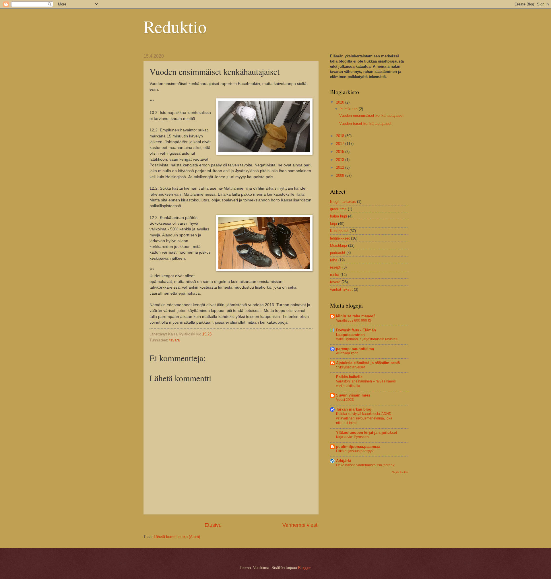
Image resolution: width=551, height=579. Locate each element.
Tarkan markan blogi (354, 409)
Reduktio (175, 26)
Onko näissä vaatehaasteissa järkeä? (365, 465)
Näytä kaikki (400, 472)
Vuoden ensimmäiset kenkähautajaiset (371, 115)
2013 (340, 160)
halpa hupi (338, 216)
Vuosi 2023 (345, 400)
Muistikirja (338, 245)
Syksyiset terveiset (350, 367)
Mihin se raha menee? (355, 316)
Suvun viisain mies (353, 395)
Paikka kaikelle (349, 377)
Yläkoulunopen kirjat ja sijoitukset (366, 432)
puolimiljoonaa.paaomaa (358, 446)
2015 (340, 151)
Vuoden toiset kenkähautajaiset (365, 123)
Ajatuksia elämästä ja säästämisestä (368, 363)
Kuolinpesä (339, 231)
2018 (340, 136)
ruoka (334, 275)
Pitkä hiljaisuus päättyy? (355, 451)
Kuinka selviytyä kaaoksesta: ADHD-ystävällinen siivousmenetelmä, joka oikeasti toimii (364, 418)
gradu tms (338, 209)
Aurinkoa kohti (347, 353)
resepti (335, 267)
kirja (333, 224)
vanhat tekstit (341, 289)
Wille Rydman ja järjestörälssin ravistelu (367, 339)
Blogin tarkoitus (343, 201)
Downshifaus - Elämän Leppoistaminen (356, 332)
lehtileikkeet (340, 238)
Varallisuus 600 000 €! (353, 320)
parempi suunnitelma (355, 349)
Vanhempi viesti (300, 525)
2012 (340, 167)
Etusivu (213, 525)
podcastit (337, 252)
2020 (340, 102)
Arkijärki (343, 460)
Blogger (304, 568)
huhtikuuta (349, 109)
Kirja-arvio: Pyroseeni (353, 437)
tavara (174, 340)
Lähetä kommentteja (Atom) (177, 537)
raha (333, 260)
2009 (340, 175)
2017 (340, 143)
